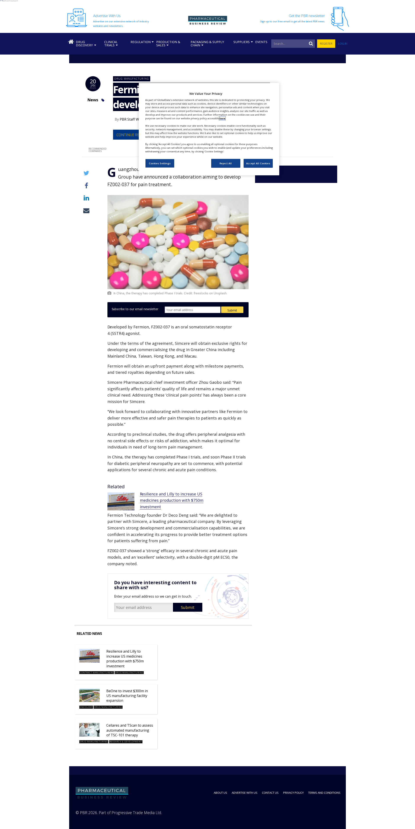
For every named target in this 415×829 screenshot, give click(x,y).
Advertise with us (244, 793)
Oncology (86, 707)
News (92, 99)
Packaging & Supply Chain (207, 43)
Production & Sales (168, 43)
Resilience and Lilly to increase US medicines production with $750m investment (171, 500)
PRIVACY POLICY (293, 793)
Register (326, 43)
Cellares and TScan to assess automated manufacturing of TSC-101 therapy (129, 730)
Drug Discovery (84, 43)
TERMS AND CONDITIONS (324, 793)
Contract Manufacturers (96, 672)
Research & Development (126, 741)
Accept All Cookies (258, 163)
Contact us (270, 793)
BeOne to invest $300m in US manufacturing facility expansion (127, 696)
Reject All (226, 163)
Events (261, 42)
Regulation (141, 42)
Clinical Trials (111, 43)
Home (71, 42)
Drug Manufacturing (131, 79)
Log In (342, 43)
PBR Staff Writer (133, 119)
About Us (220, 793)
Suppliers (241, 42)
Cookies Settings (160, 163)
